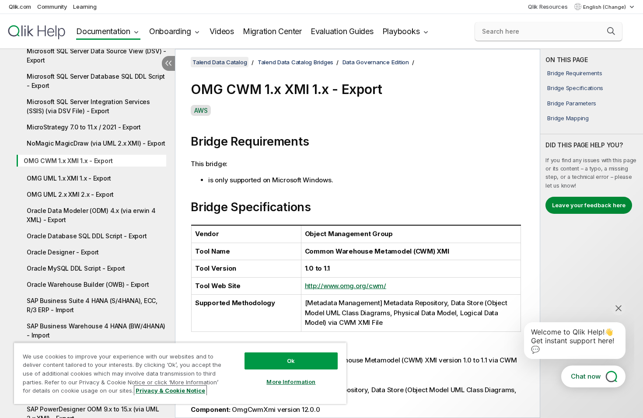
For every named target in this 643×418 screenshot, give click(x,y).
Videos (222, 31)
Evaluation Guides (342, 31)
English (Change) (605, 7)
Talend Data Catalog (219, 62)
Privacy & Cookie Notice (170, 390)
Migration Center (272, 31)
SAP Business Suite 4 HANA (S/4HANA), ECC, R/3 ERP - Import (92, 305)
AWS (200, 110)
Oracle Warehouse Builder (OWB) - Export (88, 284)
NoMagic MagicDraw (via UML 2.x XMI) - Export (96, 143)
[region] (180, 373)
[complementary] (591, 233)
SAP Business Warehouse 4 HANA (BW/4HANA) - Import (96, 330)
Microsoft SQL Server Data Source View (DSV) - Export (96, 55)
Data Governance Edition (375, 62)
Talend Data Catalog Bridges (295, 62)
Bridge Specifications (575, 87)
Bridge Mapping (568, 118)
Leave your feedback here (589, 205)
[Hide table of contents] (168, 63)
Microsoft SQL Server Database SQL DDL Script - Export (96, 81)
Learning (84, 6)
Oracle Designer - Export (63, 252)
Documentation (103, 31)
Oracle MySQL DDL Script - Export (76, 268)
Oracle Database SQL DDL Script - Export (87, 236)
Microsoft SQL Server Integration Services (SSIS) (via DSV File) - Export (88, 106)
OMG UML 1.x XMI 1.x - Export (69, 178)
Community (52, 6)
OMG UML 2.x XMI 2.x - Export (70, 194)
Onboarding (170, 31)
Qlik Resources (548, 6)
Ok (291, 360)
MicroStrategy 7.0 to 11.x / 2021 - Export (84, 127)
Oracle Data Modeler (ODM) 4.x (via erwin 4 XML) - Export (91, 215)
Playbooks (401, 31)
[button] (611, 31)
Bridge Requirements (574, 73)
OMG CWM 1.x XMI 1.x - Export (68, 160)
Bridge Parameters (571, 103)
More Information (290, 381)
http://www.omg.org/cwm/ (345, 286)
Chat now (586, 376)
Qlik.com (20, 6)
